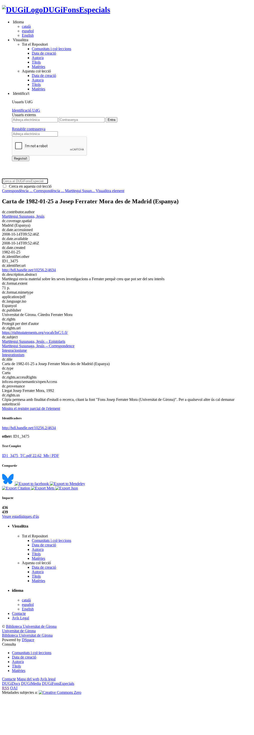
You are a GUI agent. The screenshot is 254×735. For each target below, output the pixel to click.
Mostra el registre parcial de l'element (31, 408)
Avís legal (48, 679)
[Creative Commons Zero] (60, 692)
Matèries (38, 67)
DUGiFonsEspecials (76, 9)
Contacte (19, 613)
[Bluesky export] (8, 484)
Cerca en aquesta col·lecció (29, 186)
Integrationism (13, 355)
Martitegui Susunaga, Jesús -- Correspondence (38, 346)
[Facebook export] (32, 484)
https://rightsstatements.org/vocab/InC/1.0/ (35, 332)
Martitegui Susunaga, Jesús (23, 216)
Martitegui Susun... (80, 191)
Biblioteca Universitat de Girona (31, 626)
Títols (36, 62)
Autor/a (38, 58)
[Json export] (66, 488)
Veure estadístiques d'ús (20, 516)
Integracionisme (14, 350)
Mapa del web (28, 679)
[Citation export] (16, 488)
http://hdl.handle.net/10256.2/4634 (29, 270)
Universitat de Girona (19, 631)
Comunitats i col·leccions (51, 49)
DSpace (28, 640)
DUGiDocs (11, 683)
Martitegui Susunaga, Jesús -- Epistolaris (33, 341)
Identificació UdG (26, 110)
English (28, 35)
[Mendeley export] (67, 484)
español (28, 31)
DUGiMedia (31, 683)
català (26, 26)
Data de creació (44, 53)
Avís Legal (20, 618)
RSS (5, 688)
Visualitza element (110, 191)
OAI (13, 688)
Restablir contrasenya (28, 129)
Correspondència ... (17, 191)
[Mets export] (43, 488)
